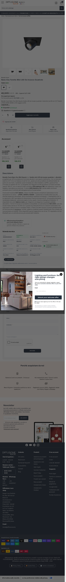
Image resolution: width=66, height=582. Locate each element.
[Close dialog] (61, 274)
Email (36, 287)
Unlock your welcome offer (48, 297)
